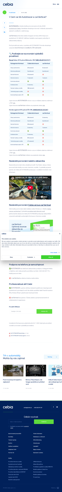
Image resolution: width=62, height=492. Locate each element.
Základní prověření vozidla (15, 466)
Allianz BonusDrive (38, 464)
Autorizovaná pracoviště (14, 433)
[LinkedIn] (4, 32)
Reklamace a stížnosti (39, 436)
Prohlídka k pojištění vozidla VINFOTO (43, 466)
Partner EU (11, 452)
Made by (53, 487)
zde (14, 103)
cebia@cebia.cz (28, 407)
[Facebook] (4, 23)
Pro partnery (36, 477)
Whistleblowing (37, 440)
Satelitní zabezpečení (14, 479)
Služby (10, 458)
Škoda (11, 60)
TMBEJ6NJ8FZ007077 (42, 60)
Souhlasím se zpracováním (17, 426)
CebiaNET (35, 446)
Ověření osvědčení (13, 446)
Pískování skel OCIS (13, 474)
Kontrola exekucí (37, 472)
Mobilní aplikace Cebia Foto (40, 469)
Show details (53, 252)
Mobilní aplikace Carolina (39, 474)
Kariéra (10, 443)
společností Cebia (15, 28)
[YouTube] (57, 407)
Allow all (50, 257)
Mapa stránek (36, 449)
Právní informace (37, 433)
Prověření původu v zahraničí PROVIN (18, 469)
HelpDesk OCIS (12, 449)
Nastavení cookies (38, 452)
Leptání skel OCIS (13, 477)
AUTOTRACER (13, 26)
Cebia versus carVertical (39, 205)
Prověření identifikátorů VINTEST (17, 472)
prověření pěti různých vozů (36, 211)
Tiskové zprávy (12, 440)
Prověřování (12, 12)
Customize (30, 257)
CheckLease (36, 443)
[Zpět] (4, 12)
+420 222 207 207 (38, 407)
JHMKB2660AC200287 (40, 110)
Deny (11, 257)
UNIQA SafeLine (37, 461)
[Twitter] (4, 27)
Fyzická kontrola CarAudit (15, 464)
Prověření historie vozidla (15, 461)
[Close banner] (59, 233)
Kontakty (10, 436)
